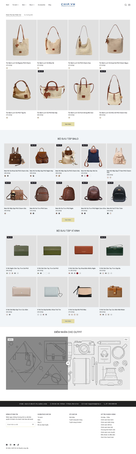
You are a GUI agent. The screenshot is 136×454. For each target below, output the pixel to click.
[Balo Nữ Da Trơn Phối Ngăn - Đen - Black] (59, 213)
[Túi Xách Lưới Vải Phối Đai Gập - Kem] (38, 118)
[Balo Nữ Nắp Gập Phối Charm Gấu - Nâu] (5, 213)
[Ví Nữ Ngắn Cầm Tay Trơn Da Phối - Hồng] (10, 273)
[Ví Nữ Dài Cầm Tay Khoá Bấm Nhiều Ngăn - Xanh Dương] (72, 273)
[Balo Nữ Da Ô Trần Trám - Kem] (111, 213)
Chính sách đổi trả (106, 424)
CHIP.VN (13, 448)
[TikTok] (18, 444)
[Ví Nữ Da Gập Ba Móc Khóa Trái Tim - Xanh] (38, 315)
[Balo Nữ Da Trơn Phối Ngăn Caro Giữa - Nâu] (82, 213)
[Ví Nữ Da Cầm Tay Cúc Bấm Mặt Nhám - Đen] (103, 315)
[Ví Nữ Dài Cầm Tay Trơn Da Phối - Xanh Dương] (43, 273)
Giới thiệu (72, 417)
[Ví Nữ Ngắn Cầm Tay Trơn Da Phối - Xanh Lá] (7, 273)
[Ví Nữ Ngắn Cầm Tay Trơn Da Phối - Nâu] (12, 273)
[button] (129, 5)
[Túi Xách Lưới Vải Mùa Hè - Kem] (38, 68)
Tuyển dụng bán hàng (75, 420)
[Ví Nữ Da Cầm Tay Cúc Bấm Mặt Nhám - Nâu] (100, 315)
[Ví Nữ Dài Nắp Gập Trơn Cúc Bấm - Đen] (10, 315)
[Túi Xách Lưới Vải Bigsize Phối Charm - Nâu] (10, 68)
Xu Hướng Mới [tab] (28, 15)
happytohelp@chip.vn (94, 404)
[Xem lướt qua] (33, 58)
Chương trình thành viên (108, 429)
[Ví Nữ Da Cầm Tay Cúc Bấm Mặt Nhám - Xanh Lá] (109, 315)
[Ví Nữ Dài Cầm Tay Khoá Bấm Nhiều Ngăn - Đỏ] (77, 273)
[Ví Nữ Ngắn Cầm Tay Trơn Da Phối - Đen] (15, 273)
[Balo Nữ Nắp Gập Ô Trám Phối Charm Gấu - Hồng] (108, 177)
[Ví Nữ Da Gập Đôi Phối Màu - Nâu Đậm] (72, 315)
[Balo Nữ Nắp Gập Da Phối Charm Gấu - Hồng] (59, 176)
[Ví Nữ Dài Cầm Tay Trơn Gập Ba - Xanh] (100, 273)
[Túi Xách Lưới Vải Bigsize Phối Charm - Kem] (7, 68)
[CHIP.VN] (68, 4)
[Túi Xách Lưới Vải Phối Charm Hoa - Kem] (69, 68)
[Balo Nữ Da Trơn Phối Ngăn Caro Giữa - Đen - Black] (85, 213)
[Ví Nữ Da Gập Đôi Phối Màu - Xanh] (77, 315)
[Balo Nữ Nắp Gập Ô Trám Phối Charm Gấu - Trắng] (111, 177)
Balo (39, 420)
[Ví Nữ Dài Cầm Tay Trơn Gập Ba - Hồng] (103, 273)
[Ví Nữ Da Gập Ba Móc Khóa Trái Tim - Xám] (41, 315)
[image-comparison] (68, 363)
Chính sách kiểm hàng (107, 422)
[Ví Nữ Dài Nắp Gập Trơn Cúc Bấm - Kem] (7, 315)
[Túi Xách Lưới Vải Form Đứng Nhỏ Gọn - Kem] (69, 118)
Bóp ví (39, 422)
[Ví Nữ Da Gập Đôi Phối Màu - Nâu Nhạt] (75, 315)
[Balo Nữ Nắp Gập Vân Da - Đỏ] (88, 176)
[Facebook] (7, 444)
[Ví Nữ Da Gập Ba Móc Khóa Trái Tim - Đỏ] (43, 315)
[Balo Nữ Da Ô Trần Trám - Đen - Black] (108, 213)
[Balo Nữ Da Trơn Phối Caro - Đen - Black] (33, 213)
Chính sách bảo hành (107, 420)
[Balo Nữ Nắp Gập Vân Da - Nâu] (90, 176)
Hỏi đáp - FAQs (105, 417)
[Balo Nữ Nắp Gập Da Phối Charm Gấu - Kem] (57, 176)
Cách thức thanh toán (107, 437)
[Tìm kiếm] (125, 5)
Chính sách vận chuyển (108, 432)
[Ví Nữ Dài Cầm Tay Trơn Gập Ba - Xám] (109, 273)
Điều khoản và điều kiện (108, 434)
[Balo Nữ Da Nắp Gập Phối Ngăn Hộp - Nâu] (31, 176)
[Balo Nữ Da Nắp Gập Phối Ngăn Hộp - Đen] (33, 176)
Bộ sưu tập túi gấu (43, 424)
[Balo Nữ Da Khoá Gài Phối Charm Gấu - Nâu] (5, 176)
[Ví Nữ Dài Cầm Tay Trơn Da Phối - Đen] (41, 273)
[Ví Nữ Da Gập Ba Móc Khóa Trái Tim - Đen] (46, 315)
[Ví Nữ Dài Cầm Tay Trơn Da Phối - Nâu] (46, 273)
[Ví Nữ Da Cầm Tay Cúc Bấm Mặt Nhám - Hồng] (106, 315)
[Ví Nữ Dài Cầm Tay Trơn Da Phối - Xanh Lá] (38, 273)
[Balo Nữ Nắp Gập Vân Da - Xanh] (82, 176)
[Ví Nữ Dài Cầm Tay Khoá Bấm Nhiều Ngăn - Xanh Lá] (75, 273)
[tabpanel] (68, 73)
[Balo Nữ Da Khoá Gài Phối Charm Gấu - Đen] (8, 176)
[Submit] (33, 424)
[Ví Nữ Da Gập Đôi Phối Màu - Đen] (69, 315)
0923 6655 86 (112, 404)
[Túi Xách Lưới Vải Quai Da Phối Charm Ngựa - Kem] (100, 68)
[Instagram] (10, 444)
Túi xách (40, 417)
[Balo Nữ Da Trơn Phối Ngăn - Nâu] (57, 213)
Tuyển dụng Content (75, 422)
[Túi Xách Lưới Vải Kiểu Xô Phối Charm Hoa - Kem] (100, 118)
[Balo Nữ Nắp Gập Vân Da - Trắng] (85, 176)
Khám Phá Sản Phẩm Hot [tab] (13, 15)
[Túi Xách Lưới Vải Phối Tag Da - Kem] (7, 118)
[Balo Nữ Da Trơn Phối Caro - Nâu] (31, 213)
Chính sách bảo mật (107, 427)
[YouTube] (14, 444)
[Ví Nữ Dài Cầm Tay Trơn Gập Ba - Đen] (106, 273)
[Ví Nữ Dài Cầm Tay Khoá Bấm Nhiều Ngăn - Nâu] (69, 273)
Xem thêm (68, 124)
